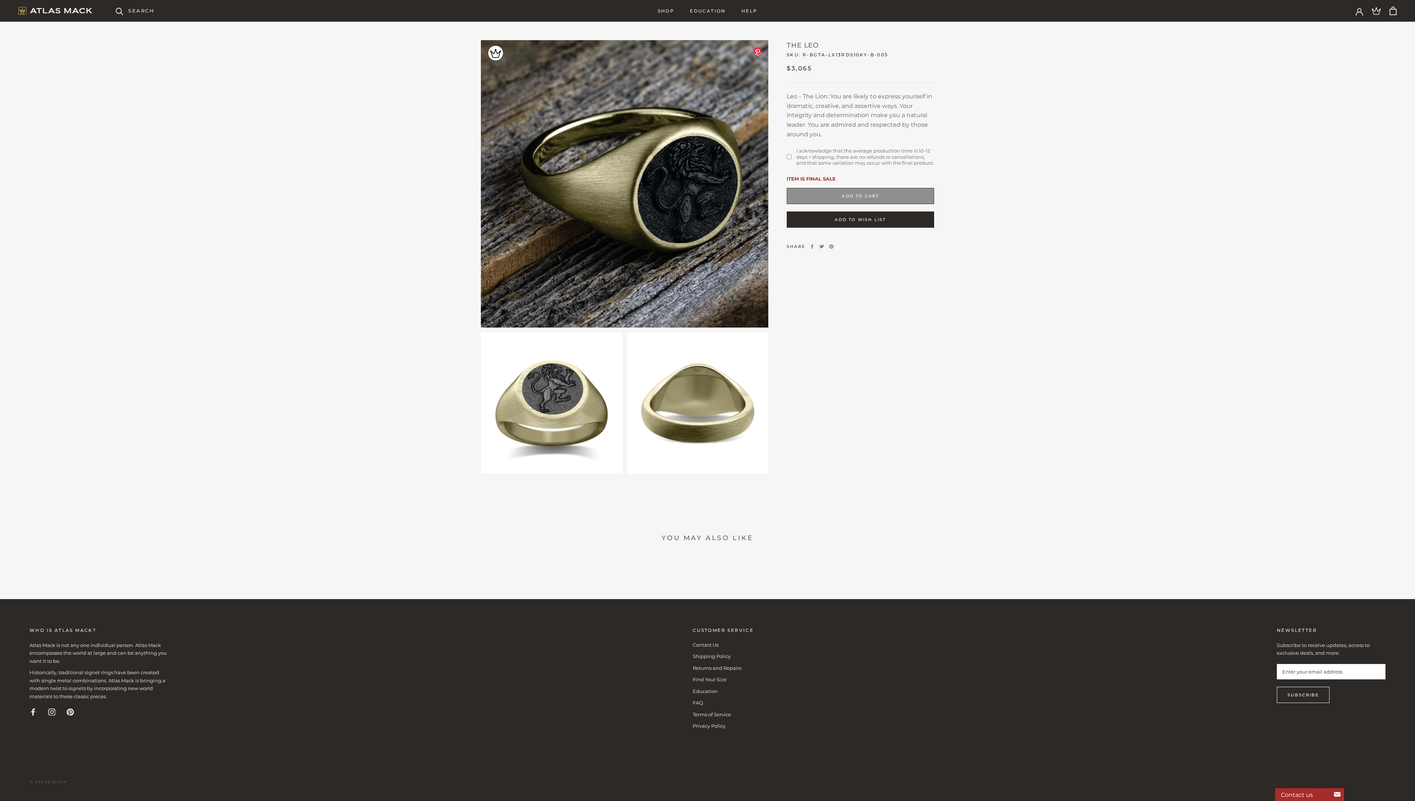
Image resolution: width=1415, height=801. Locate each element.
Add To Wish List (860, 219)
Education (708, 11)
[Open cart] (1393, 11)
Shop (666, 11)
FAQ (698, 703)
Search (141, 11)
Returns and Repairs (717, 668)
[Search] (119, 11)
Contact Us (706, 645)
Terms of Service (712, 714)
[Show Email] (1337, 795)
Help (749, 11)
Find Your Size (710, 679)
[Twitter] (822, 246)
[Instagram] (52, 712)
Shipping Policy (712, 656)
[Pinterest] (831, 246)
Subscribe (1303, 694)
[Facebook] (812, 246)
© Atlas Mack (48, 782)
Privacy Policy (709, 726)
